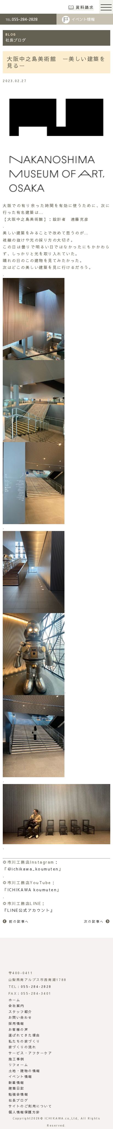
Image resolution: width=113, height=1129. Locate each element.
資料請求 (85, 7)
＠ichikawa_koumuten (33, 869)
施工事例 (16, 1059)
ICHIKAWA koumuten (32, 889)
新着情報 (16, 1082)
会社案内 (16, 1005)
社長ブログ (19, 1100)
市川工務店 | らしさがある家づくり (22, 6)
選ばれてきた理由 (24, 1035)
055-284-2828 (21, 19)
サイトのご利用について (30, 1106)
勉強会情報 (19, 1094)
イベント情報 (83, 19)
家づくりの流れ (22, 1047)
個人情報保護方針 (24, 1112)
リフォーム (19, 1065)
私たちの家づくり (24, 1041)
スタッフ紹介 (20, 1011)
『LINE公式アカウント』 (29, 910)
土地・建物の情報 (24, 1071)
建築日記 (16, 1088)
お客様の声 (19, 1029)
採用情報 (16, 1023)
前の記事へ (19, 921)
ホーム (15, 1000)
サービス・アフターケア (30, 1053)
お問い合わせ (20, 1017)
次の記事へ (94, 921)
